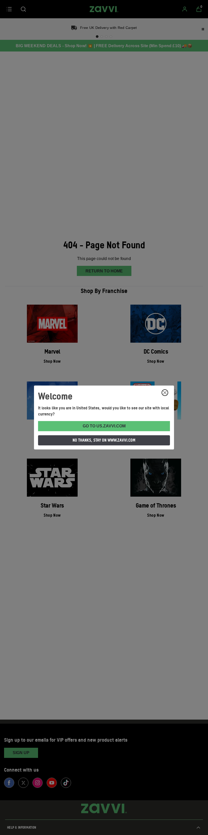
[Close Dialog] (165, 393)
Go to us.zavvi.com (104, 426)
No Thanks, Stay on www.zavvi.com (104, 440)
